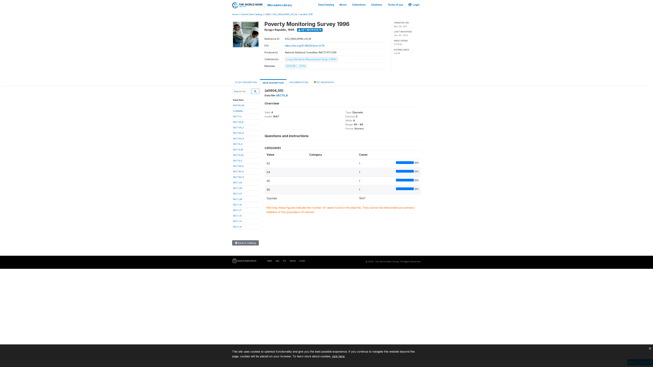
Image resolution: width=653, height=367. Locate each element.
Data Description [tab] (273, 83)
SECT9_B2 (238, 155)
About (343, 4)
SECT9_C (237, 160)
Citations (376, 4)
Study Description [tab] (246, 82)
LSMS (267, 14)
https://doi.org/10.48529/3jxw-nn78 (304, 45)
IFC (284, 261)
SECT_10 (237, 204)
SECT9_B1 (238, 149)
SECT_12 (237, 215)
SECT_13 (237, 221)
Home (235, 14)
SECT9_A (237, 144)
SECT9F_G (238, 171)
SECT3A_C (238, 127)
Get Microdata (311, 29)
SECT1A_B (238, 122)
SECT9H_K (238, 177)
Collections (359, 4)
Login (416, 4)
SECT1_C (237, 116)
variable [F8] (306, 14)
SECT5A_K (238, 138)
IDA (277, 261)
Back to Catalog (246, 242)
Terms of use (395, 4)
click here (338, 356)
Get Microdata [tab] (325, 82)
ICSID (302, 261)
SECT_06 (237, 188)
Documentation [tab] (298, 82)
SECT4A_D (238, 133)
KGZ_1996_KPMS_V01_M (285, 14)
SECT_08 (237, 199)
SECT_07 (237, 193)
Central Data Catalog (251, 14)
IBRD (269, 261)
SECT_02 (237, 182)
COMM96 (238, 111)
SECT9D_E (238, 166)
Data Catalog (326, 4)
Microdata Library (279, 5)
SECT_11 (237, 210)
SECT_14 (237, 226)
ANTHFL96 (238, 105)
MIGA (293, 261)
